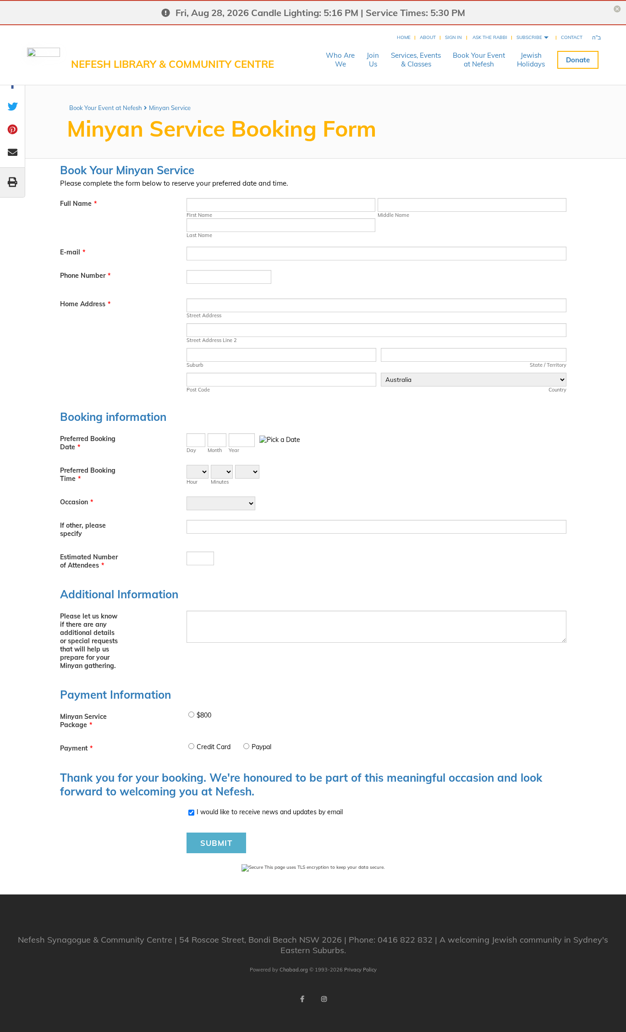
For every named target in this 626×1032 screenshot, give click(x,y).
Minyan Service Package (83, 720)
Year (234, 450)
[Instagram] (324, 999)
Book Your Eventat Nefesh (479, 59)
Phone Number (85, 275)
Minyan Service (170, 107)
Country (557, 389)
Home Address (85, 304)
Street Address (204, 315)
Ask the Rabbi (489, 37)
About (428, 37)
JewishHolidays (531, 59)
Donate (578, 59)
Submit (216, 843)
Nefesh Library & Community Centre (172, 64)
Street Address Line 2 (212, 340)
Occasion (76, 502)
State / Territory (548, 365)
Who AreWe (340, 59)
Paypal (261, 747)
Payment (76, 748)
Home (404, 37)
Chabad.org (294, 969)
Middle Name (393, 215)
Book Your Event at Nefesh (105, 107)
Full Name (78, 203)
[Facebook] (302, 999)
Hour (192, 482)
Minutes (220, 482)
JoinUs (373, 59)
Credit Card (214, 747)
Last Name (199, 235)
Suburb (195, 365)
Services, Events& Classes (416, 59)
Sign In (453, 37)
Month (215, 450)
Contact (571, 37)
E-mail (72, 252)
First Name (199, 215)
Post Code (198, 389)
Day (191, 450)
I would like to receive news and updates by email (270, 812)
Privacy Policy (360, 969)
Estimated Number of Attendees (89, 561)
